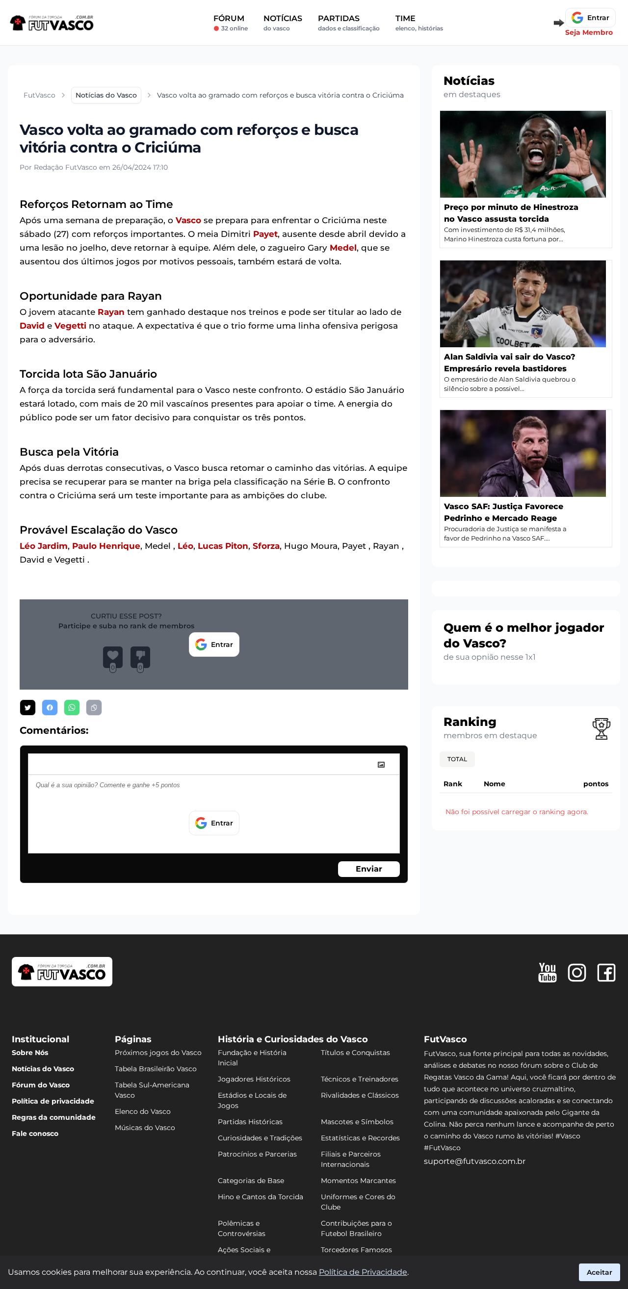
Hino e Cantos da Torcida (260, 1196)
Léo (185, 546)
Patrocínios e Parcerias (257, 1154)
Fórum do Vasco (41, 1085)
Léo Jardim (44, 546)
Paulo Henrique (106, 546)
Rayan (111, 312)
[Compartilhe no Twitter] (28, 707)
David (32, 326)
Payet (265, 234)
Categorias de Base (251, 1180)
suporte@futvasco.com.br (474, 1161)
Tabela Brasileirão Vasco (156, 1068)
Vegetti (70, 326)
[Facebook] (606, 972)
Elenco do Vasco (143, 1111)
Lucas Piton (223, 546)
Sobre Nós (30, 1052)
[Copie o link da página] (94, 707)
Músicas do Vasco (145, 1127)
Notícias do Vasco (43, 1068)
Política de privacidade (53, 1101)
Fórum (230, 23)
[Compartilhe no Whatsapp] (72, 707)
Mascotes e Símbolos (357, 1121)
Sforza (266, 546)
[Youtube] (547, 972)
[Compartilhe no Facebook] (50, 707)
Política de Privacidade (363, 1272)
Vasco (188, 220)
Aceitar (599, 1272)
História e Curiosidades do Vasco (293, 1039)
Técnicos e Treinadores (359, 1079)
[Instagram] (577, 972)
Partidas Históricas (250, 1121)
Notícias (282, 23)
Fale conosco (35, 1133)
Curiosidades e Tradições (260, 1138)
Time (419, 23)
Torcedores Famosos (356, 1249)
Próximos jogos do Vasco (158, 1052)
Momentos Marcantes (358, 1180)
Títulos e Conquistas (355, 1052)
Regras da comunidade (54, 1117)
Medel (343, 248)
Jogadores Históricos (254, 1079)
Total (457, 759)
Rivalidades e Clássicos (360, 1095)
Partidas (349, 23)
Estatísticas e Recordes (360, 1138)
